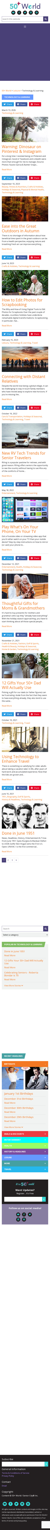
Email (4, 1485)
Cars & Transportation (12, 416)
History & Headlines (11, 799)
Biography (12, 796)
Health (19, 567)
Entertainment (8, 493)
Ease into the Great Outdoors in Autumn (20, 228)
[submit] (45, 928)
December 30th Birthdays (18, 1108)
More (25, 1163)
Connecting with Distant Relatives (23, 379)
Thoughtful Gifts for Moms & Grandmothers (23, 606)
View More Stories (12, 985)
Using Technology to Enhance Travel (20, 759)
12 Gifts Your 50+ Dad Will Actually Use (21, 685)
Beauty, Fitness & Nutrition (14, 186)
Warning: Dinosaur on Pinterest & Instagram (21, 149)
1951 (4, 796)
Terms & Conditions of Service (15, 1473)
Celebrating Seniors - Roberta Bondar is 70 (21, 974)
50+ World (6, 90)
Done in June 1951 (18, 833)
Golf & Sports (32, 643)
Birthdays (25, 1064)
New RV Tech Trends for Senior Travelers (23, 455)
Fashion (21, 643)
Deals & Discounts (25, 1134)
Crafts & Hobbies (35, 186)
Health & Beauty (9, 646)
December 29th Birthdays (18, 1117)
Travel (35, 342)
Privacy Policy (8, 1476)
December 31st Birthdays (18, 1098)
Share (9, 104)
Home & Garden (9, 649)
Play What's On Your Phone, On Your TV (20, 529)
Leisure (16, 90)
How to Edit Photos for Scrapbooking (22, 302)
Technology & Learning (17, 97)
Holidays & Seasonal (11, 189)
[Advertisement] (25, 56)
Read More (7, 169)
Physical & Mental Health (32, 189)
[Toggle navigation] (25, 26)
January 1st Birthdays (18, 1093)
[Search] (45, 18)
